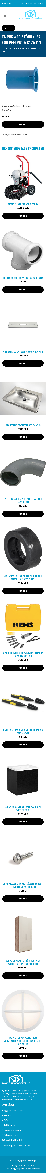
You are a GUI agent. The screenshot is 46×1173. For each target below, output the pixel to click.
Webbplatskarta (33, 1168)
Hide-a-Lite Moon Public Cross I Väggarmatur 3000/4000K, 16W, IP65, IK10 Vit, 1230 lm (23, 1041)
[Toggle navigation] (5, 15)
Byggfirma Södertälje (13, 1110)
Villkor (31, 1165)
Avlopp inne (26, 106)
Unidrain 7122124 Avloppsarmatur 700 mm (23, 351)
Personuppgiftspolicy (14, 1168)
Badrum (16, 106)
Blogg (14, 1165)
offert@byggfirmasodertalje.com (32, 3)
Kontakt (22, 1165)
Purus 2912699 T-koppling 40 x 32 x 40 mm (23, 277)
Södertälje (7, 3)
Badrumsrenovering (13, 1130)
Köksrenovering (11, 1135)
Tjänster (7, 1115)
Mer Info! (23, 124)
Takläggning (9, 1125)
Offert (8, 28)
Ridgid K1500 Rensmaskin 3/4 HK (23, 204)
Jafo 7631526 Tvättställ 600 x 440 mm (23, 425)
